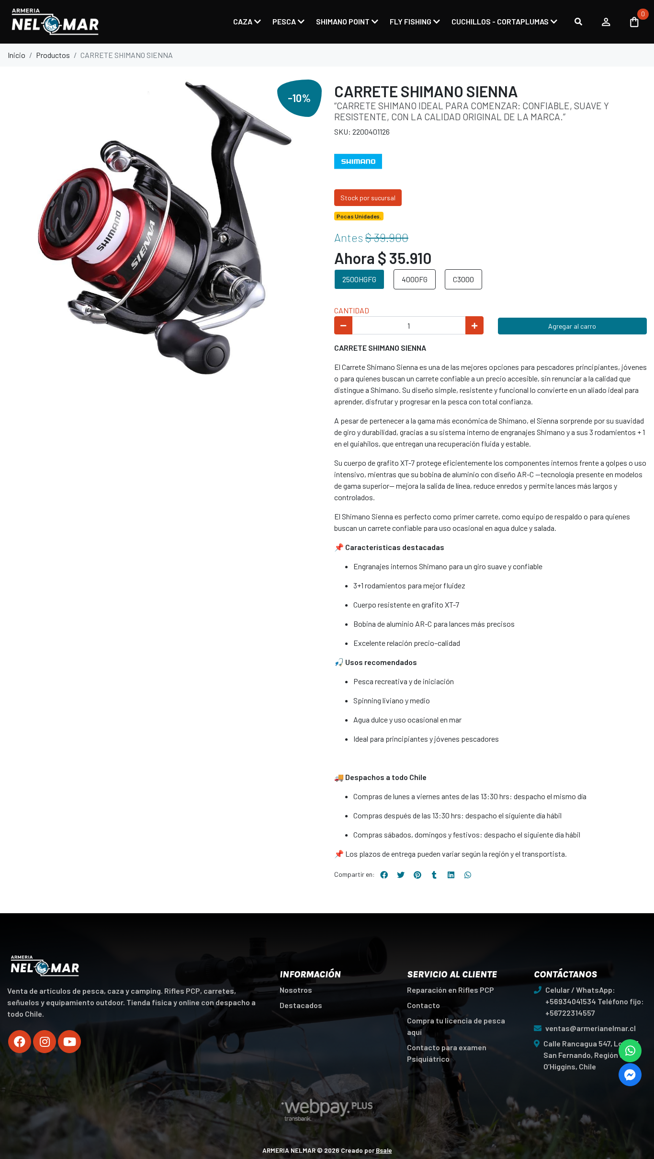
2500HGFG (359, 279)
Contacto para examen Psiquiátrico (446, 1053)
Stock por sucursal (367, 198)
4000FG (415, 279)
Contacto (423, 1005)
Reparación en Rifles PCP (450, 989)
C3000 (463, 279)
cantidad (351, 310)
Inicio (16, 54)
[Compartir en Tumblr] (434, 875)
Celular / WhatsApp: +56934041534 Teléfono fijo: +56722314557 (594, 1001)
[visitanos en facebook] (19, 1041)
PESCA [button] (284, 21)
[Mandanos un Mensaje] (630, 1074)
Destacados (301, 1005)
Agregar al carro (572, 326)
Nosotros (296, 989)
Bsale (384, 1150)
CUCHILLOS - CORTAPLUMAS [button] (500, 21)
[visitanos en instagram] (44, 1041)
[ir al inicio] (44, 966)
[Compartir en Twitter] (400, 875)
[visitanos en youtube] (69, 1041)
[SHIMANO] (358, 160)
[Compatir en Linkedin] (451, 875)
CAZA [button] (242, 21)
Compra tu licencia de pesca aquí (456, 1026)
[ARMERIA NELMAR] (55, 22)
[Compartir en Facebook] (384, 875)
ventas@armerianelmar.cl (590, 1028)
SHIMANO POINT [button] (343, 21)
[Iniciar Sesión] (606, 21)
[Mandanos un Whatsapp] (630, 1050)
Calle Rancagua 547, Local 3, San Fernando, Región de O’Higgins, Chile (592, 1055)
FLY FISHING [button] (410, 21)
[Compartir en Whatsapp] (467, 875)
